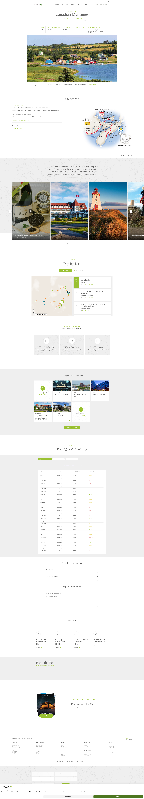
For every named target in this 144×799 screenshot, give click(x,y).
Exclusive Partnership (39, 746)
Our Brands (80, 4)
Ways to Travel (65, 4)
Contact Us (111, 742)
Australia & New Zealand (16, 747)
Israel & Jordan (14, 751)
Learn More (38, 647)
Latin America (14, 752)
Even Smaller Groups (39, 745)
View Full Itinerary (17, 128)
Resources (87, 4)
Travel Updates (111, 752)
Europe (13, 750)
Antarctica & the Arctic (15, 745)
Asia (12, 746)
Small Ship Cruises (39, 753)
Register (85, 745)
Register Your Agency (87, 754)
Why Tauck (73, 4)
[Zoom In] (33, 313)
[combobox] (66, 459)
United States (14, 753)
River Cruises (38, 751)
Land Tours (38, 750)
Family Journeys (38, 747)
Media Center (63, 755)
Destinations (57, 4)
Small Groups (38, 752)
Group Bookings (111, 746)
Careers (62, 754)
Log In (106, 1)
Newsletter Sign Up (112, 747)
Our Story (62, 745)
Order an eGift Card (112, 748)
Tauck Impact (63, 746)
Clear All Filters (41, 462)
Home (13, 738)
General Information (112, 745)
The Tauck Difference (64, 747)
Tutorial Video (86, 746)
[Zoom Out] (33, 314)
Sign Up (109, 1)
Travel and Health (112, 751)
